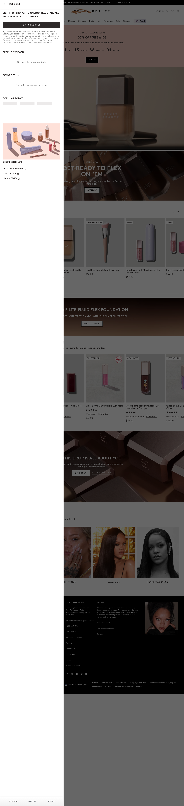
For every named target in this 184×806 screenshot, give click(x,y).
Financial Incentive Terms (40, 42)
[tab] (13, 801)
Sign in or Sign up (31, 25)
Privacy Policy (9, 35)
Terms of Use (31, 33)
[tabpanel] (31, 113)
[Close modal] (4, 4)
